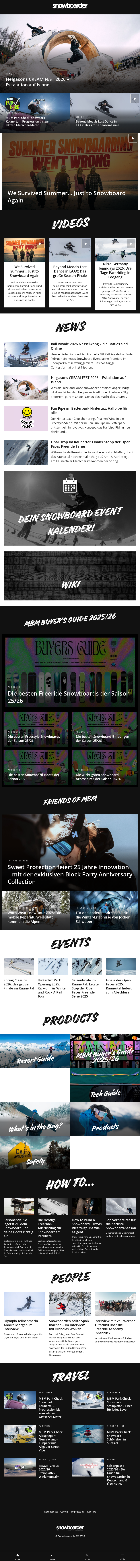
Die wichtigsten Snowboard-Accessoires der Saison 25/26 (104, 767)
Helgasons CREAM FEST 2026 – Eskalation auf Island (70, 53)
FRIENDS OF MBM (69, 800)
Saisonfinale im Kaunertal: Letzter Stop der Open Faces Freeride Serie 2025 (87, 979)
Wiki (70, 575)
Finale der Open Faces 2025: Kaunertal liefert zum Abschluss (121, 977)
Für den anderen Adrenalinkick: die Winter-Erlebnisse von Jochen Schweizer (104, 910)
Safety (35, 1152)
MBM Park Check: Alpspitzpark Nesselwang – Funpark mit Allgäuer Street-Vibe (36, 1440)
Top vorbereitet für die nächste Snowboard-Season (121, 1218)
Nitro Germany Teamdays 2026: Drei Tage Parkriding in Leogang (115, 274)
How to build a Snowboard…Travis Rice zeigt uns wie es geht (87, 1226)
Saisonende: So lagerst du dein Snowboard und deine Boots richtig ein (19, 1228)
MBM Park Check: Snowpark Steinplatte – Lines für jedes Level (104, 1402)
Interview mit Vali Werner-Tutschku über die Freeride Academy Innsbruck (115, 1317)
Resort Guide (35, 1051)
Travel (69, 1376)
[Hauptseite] (70, 1527)
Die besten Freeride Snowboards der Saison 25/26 (70, 672)
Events (69, 943)
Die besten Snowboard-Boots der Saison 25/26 (36, 767)
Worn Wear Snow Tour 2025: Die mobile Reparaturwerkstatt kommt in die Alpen (36, 910)
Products (69, 1019)
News (69, 327)
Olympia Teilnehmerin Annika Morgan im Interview (24, 1315)
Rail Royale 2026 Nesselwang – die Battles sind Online (70, 356)
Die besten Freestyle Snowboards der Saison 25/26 (36, 729)
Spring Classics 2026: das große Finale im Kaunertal (19, 975)
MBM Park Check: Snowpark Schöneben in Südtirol (104, 1436)
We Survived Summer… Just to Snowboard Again (70, 171)
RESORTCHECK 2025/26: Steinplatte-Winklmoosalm (36, 1469)
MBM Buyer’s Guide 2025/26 (69, 620)
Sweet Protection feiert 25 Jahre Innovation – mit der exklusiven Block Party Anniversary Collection (70, 852)
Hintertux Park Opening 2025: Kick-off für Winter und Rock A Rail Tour (53, 979)
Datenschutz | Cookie (56, 1511)
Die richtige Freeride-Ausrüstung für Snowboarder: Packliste (53, 1226)
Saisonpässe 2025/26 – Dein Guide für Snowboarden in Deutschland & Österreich (104, 1473)
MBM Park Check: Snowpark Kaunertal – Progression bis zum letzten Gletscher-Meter (35, 113)
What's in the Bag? (35, 1119)
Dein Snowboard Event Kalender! (70, 508)
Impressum (77, 1511)
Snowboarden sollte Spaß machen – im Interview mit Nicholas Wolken (70, 1324)
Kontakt (91, 1511)
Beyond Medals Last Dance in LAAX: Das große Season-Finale (105, 113)
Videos (69, 223)
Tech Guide (105, 1085)
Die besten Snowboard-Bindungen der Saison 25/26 (104, 729)
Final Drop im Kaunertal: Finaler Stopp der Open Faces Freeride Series (70, 452)
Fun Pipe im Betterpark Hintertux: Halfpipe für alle (70, 420)
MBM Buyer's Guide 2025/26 (105, 1051)
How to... (69, 1183)
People (70, 1277)
